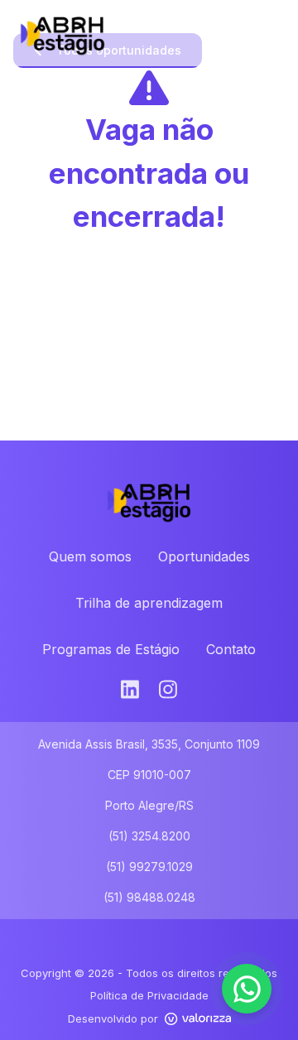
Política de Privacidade (149, 995)
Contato (231, 649)
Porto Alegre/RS (149, 805)
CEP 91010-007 (149, 775)
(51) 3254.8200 (149, 836)
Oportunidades (204, 556)
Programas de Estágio (111, 649)
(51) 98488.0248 (149, 897)
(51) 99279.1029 (149, 866)
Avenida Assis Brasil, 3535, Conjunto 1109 (149, 744)
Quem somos (90, 556)
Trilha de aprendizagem (149, 603)
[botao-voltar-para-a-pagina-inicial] (149, 33)
